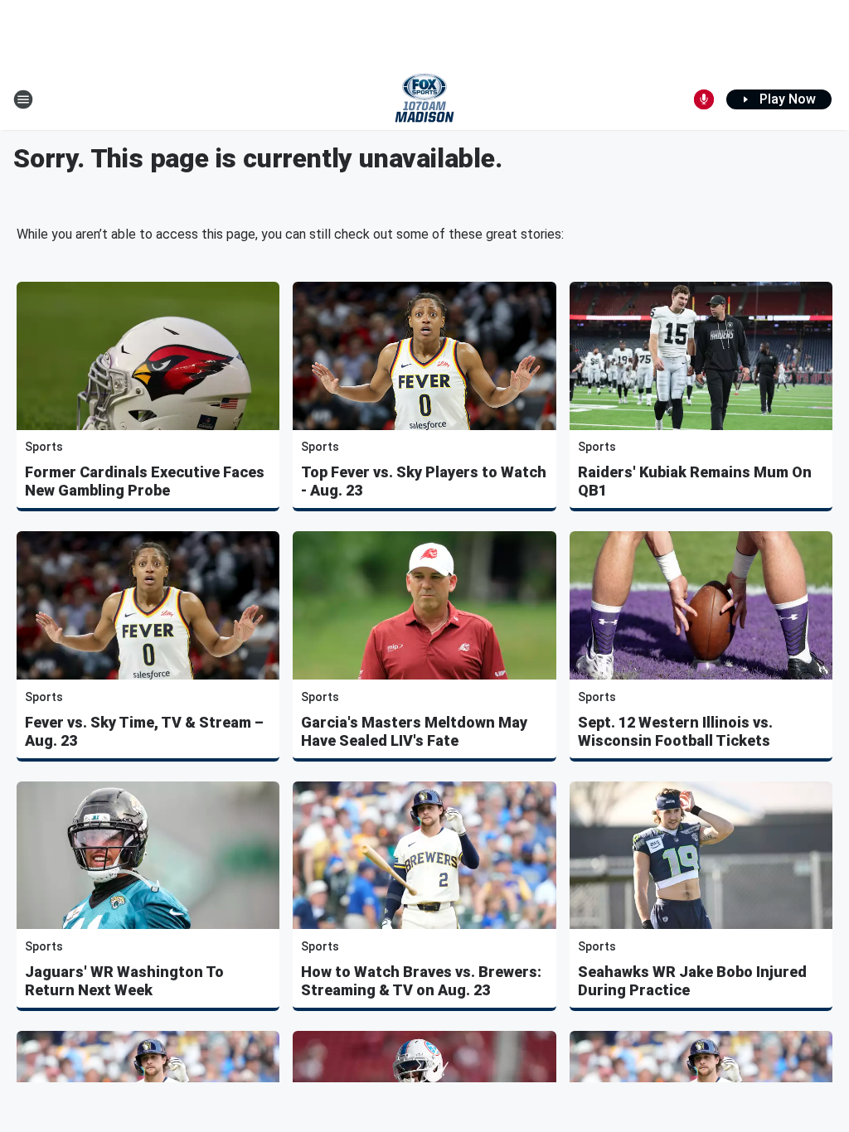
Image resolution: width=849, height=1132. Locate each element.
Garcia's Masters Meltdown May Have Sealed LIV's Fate (414, 731)
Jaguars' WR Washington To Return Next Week (124, 981)
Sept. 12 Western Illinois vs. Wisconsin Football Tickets (675, 731)
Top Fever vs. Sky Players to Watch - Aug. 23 (423, 481)
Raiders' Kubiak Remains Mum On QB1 (695, 481)
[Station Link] (424, 99)
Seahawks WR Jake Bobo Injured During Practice (692, 981)
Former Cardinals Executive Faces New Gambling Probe (144, 481)
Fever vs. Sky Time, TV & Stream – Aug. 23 (144, 731)
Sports (44, 446)
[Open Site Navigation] (23, 99)
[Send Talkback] (704, 99)
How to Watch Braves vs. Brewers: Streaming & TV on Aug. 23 (421, 981)
